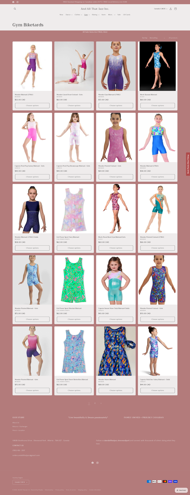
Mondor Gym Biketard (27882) (109, 95)
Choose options (32, 105)
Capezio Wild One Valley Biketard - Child (155, 380)
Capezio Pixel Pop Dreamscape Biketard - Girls (73, 166)
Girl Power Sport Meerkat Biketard (69, 308)
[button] (15, 8)
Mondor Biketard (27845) (149, 166)
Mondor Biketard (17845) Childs (26, 237)
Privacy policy (59, 490)
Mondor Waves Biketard (107, 380)
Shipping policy (82, 490)
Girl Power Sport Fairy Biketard (68, 237)
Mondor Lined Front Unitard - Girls (70, 95)
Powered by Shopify (37, 490)
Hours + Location (19, 430)
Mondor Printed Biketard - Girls (26, 308)
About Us (16, 423)
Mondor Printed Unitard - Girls (109, 166)
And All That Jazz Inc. (24, 490)
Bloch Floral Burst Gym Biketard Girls (111, 237)
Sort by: (145, 38)
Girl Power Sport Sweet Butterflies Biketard (72, 380)
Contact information (95, 490)
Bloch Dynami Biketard (148, 95)
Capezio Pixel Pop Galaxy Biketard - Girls (30, 166)
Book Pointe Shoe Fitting (188, 164)
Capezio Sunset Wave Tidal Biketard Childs (114, 308)
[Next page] (101, 403)
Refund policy (49, 490)
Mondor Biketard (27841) (24, 95)
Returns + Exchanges (20, 426)
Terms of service (71, 490)
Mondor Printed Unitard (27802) (152, 237)
